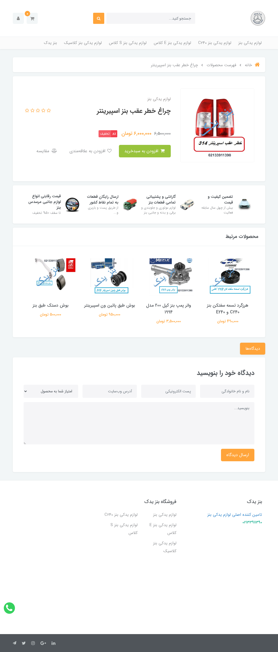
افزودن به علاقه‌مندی (88, 151)
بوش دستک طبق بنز (50, 305)
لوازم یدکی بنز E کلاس (172, 43)
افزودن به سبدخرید (142, 151)
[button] (32, 18)
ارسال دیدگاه (237, 454)
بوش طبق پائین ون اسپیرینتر (109, 305)
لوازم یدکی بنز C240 (214, 43)
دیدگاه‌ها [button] (252, 348)
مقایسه (43, 151)
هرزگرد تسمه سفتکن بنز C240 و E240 (227, 309)
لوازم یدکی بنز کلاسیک (83, 43)
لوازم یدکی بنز (250, 43)
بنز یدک (50, 43)
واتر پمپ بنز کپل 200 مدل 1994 (168, 309)
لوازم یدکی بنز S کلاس (128, 43)
